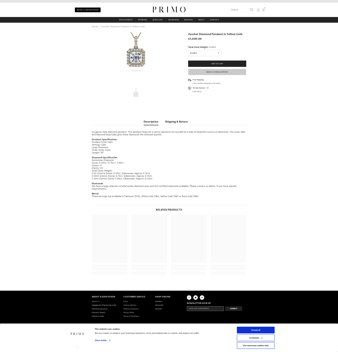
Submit (234, 308)
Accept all (255, 330)
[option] (136, 55)
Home (95, 26)
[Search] (242, 10)
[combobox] (239, 10)
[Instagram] (195, 297)
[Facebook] (189, 297)
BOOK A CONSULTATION (87, 10)
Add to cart (217, 64)
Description (151, 121)
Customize (254, 338)
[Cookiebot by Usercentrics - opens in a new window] (77, 347)
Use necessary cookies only (256, 345)
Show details (101, 340)
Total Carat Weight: (202, 47)
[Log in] (258, 9)
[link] (109, 269)
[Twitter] (202, 297)
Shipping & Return (176, 121)
